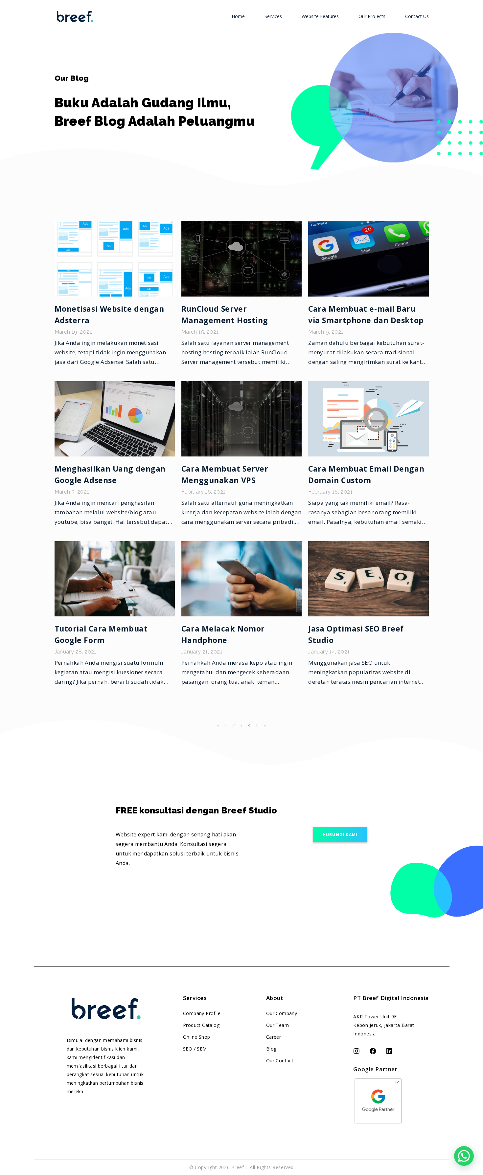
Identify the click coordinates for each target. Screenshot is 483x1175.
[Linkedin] (389, 1051)
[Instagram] (356, 1051)
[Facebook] (373, 1051)
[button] (340, 834)
